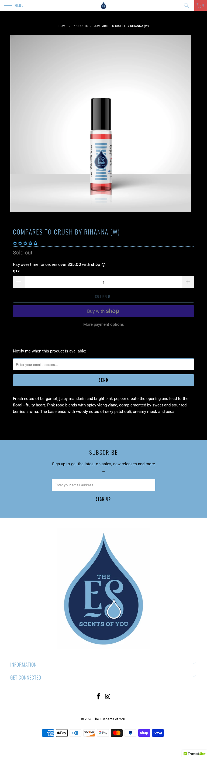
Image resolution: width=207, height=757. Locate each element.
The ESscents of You (109, 719)
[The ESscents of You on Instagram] (108, 697)
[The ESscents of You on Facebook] (99, 697)
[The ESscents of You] (103, 5)
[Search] (188, 5)
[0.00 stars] (25, 243)
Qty (16, 271)
